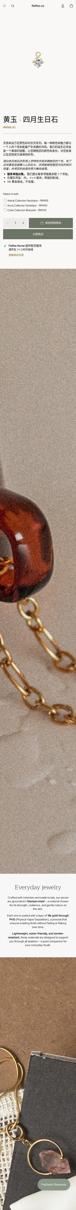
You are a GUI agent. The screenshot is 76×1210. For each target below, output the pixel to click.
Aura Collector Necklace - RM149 (27, 205)
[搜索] (13, 6)
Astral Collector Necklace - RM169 (27, 200)
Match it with (11, 194)
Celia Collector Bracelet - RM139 (26, 210)
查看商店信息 (16, 255)
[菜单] (4, 5)
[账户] (62, 6)
